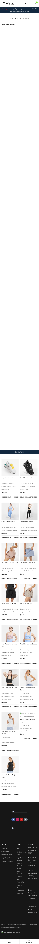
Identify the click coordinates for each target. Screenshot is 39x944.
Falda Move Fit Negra (9, 603)
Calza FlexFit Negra (26, 521)
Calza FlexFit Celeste (8, 521)
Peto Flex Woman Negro (10, 687)
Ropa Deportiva (7, 858)
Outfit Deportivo (7, 854)
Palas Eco (20, 893)
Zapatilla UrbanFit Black (28, 478)
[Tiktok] (26, 819)
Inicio (11, 18)
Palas (18, 848)
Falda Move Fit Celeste (27, 562)
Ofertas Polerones (7, 861)
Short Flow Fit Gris (26, 603)
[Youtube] (21, 819)
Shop (16, 18)
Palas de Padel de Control (19, 866)
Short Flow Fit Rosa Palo (10, 562)
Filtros (21, 452)
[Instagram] (17, 819)
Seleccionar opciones (10, 497)
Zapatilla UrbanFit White (9, 478)
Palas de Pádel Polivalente (20, 888)
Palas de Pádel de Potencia (19, 874)
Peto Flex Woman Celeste (28, 644)
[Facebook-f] (13, 819)
